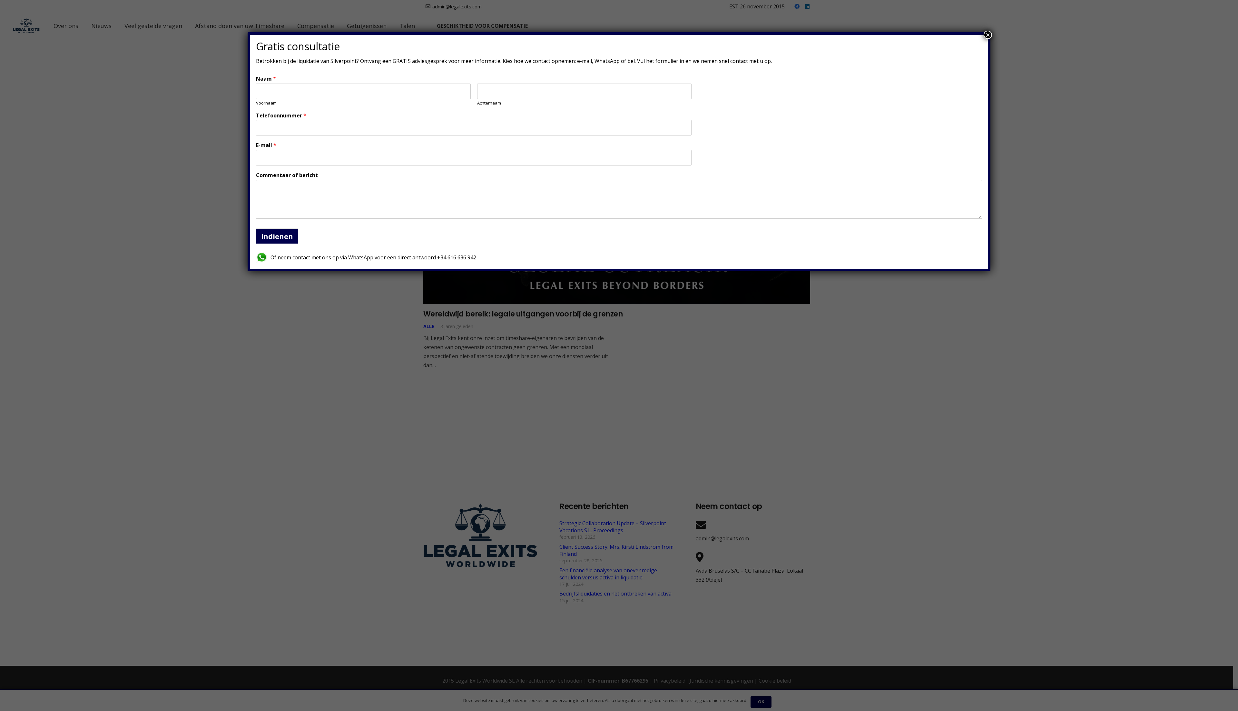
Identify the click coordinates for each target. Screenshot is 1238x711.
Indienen (277, 236)
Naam (266, 78)
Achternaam (489, 103)
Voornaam (266, 103)
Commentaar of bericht (287, 175)
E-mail (266, 145)
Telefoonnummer (281, 115)
